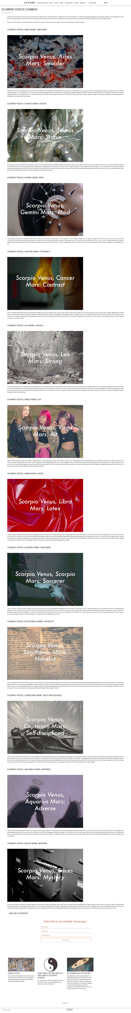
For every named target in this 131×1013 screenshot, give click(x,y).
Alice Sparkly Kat (31, 2)
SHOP (61, 3)
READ (51, 3)
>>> (68, 1003)
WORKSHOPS (69, 3)
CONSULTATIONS (42, 3)
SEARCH (69, 1009)
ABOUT (76, 3)
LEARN (56, 3)
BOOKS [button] (82, 3)
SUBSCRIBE (92, 3)
